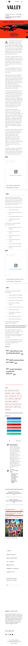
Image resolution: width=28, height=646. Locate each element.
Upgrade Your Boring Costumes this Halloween (14, 371)
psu (20, 404)
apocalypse (7, 393)
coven (6, 396)
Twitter (10, 421)
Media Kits (10, 565)
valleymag (7, 409)
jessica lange (8, 401)
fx (20, 396)
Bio (9, 440)
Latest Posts (18, 440)
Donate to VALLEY (13, 568)
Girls (6, 398)
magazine (15, 401)
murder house (8, 404)
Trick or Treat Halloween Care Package (14, 481)
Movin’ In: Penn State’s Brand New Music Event (14, 501)
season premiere (9, 406)
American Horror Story (13, 390)
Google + (10, 427)
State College (17, 406)
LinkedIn (10, 430)
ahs (6, 390)
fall (18, 396)
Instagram (12, 469)
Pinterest (10, 424)
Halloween (11, 398)
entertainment (12, 396)
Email (9, 433)
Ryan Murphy (16, 189)
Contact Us (11, 572)
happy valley (18, 398)
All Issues (10, 561)
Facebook (10, 418)
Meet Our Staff (12, 558)
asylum (13, 393)
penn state (15, 404)
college (18, 393)
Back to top (14, 643)
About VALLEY (11, 554)
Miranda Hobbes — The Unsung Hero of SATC (14, 493)
